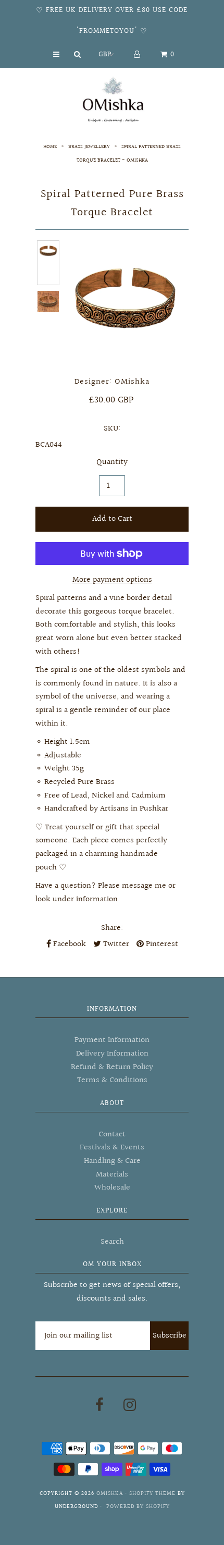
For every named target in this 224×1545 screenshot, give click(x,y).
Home (50, 146)
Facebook (68, 944)
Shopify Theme (152, 1493)
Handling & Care (112, 1161)
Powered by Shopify (138, 1506)
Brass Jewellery (89, 146)
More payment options (112, 579)
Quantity (112, 462)
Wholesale (112, 1187)
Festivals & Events (112, 1147)
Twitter (115, 944)
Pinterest (161, 944)
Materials (112, 1174)
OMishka (109, 1493)
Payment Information (112, 1040)
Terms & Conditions (112, 1080)
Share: (112, 928)
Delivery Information (112, 1053)
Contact (112, 1134)
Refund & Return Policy (112, 1067)
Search (112, 1241)
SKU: (112, 428)
